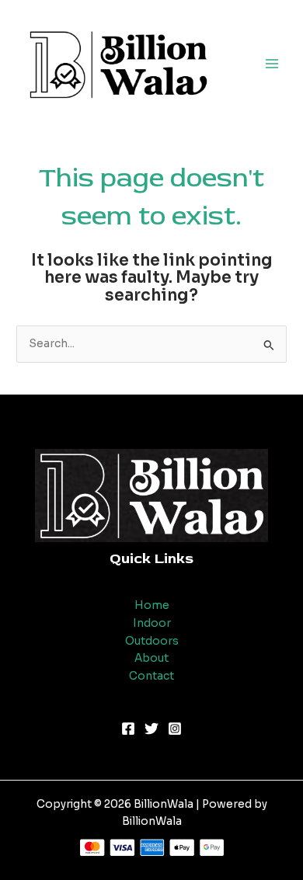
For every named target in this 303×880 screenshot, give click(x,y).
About (151, 658)
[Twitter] (151, 729)
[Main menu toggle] (272, 63)
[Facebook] (128, 729)
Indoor (152, 623)
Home (151, 605)
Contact (151, 676)
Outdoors (152, 641)
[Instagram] (175, 729)
